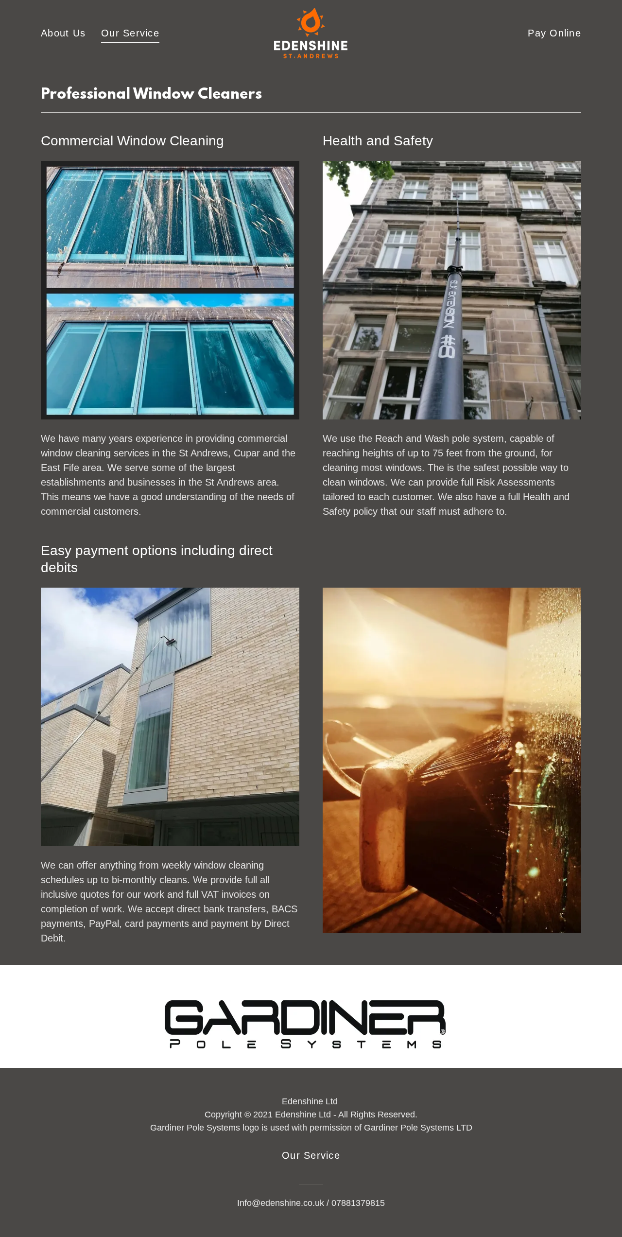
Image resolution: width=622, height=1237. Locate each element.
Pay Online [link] (554, 33)
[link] (310, 32)
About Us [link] (63, 33)
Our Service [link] (130, 33)
